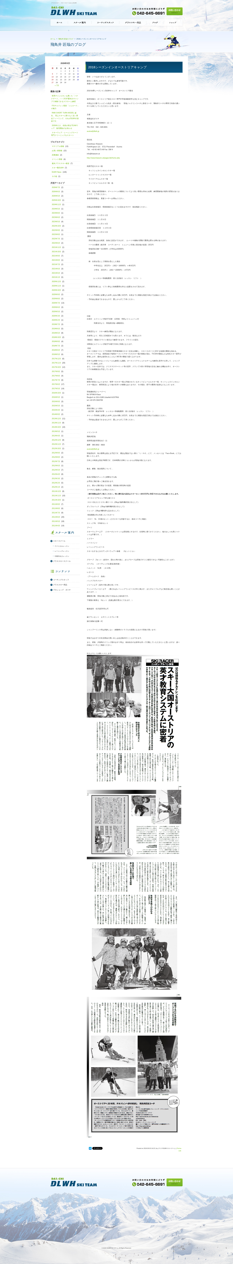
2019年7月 (56, 324)
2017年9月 (56, 371)
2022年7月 (56, 239)
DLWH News (56, 172)
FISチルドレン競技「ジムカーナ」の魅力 (65, 107)
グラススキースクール (62, 561)
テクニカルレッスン (62, 546)
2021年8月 (56, 260)
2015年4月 (56, 410)
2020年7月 (56, 303)
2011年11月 (56, 496)
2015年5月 (56, 406)
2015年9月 (56, 401)
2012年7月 (56, 461)
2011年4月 (56, 526)
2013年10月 (56, 427)
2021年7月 (56, 264)
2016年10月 (56, 393)
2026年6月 (56, 192)
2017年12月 (56, 359)
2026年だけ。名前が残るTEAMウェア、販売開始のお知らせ (64, 126)
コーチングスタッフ (61, 580)
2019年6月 (56, 329)
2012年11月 (56, 444)
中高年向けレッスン (62, 556)
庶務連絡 (55, 155)
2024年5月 (56, 209)
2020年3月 (56, 316)
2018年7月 (56, 346)
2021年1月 (56, 277)
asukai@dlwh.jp (93, 131)
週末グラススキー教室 (60, 163)
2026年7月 (56, 187)
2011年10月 (56, 500)
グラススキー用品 (60, 585)
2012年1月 (56, 487)
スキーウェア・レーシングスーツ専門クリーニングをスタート (64, 134)
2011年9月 (56, 504)
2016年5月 (56, 397)
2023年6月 (56, 217)
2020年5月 (56, 312)
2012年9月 (56, 453)
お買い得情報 (57, 151)
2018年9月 (56, 341)
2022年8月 (56, 234)
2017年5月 (56, 389)
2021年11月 (56, 247)
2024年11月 (56, 204)
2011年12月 (56, 491)
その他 (54, 176)
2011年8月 (56, 508)
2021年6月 (56, 269)
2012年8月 (56, 457)
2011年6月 (56, 517)
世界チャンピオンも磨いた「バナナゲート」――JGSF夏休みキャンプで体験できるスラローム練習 (64, 98)
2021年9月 (56, 256)
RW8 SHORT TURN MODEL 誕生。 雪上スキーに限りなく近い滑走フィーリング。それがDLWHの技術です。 (65, 117)
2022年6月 (56, 243)
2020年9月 (56, 294)
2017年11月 (56, 363)
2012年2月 (56, 483)
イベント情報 (57, 159)
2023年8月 (56, 213)
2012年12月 (56, 440)
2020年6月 (56, 307)
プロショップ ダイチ (62, 590)
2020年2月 (56, 320)
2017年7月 (56, 380)
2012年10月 (56, 448)
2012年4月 (56, 474)
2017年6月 (56, 384)
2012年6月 (56, 466)
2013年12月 (56, 419)
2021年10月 (56, 252)
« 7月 (57, 85)
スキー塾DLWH (58, 168)
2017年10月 (56, 367)
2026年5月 (56, 196)
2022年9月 (56, 230)
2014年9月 (56, 414)
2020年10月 (56, 290)
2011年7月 (56, 513)
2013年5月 (56, 431)
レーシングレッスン (62, 551)
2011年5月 (56, 521)
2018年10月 (56, 337)
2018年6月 (56, 350)
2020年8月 (56, 299)
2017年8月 (56, 376)
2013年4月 (56, 436)
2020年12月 (56, 281)
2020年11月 (56, 286)
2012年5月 (56, 470)
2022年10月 (56, 226)
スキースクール (59, 541)
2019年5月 (56, 333)
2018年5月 (56, 354)
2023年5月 (56, 222)
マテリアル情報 (58, 146)
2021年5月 (56, 273)
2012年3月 (56, 478)
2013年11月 (56, 423)
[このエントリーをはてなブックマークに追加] (90, 1148)
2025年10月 (56, 200)
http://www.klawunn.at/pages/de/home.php (103, 158)
